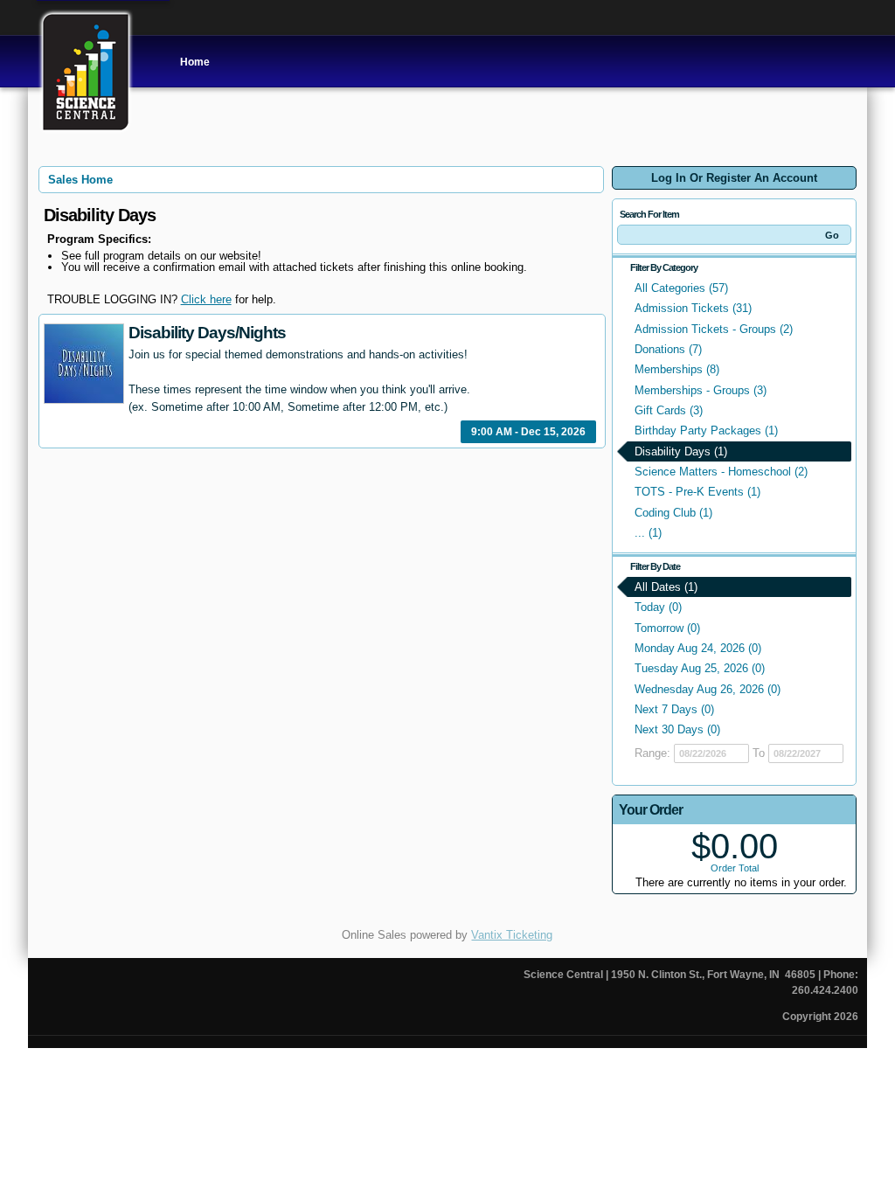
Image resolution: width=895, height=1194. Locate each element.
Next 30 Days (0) (677, 729)
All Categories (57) (681, 288)
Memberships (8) (677, 369)
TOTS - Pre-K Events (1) (697, 491)
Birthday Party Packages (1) (706, 430)
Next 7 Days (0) (674, 709)
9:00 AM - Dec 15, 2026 (528, 432)
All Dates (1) (666, 587)
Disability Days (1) (681, 451)
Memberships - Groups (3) (701, 390)
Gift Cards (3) (669, 410)
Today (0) (658, 607)
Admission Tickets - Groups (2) (714, 329)
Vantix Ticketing (511, 934)
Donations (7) (668, 349)
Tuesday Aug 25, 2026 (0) (700, 668)
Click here (206, 299)
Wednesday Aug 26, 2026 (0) (708, 689)
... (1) (648, 532)
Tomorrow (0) (667, 628)
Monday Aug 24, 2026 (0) (698, 648)
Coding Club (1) (673, 512)
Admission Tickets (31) (693, 308)
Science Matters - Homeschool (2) (721, 471)
